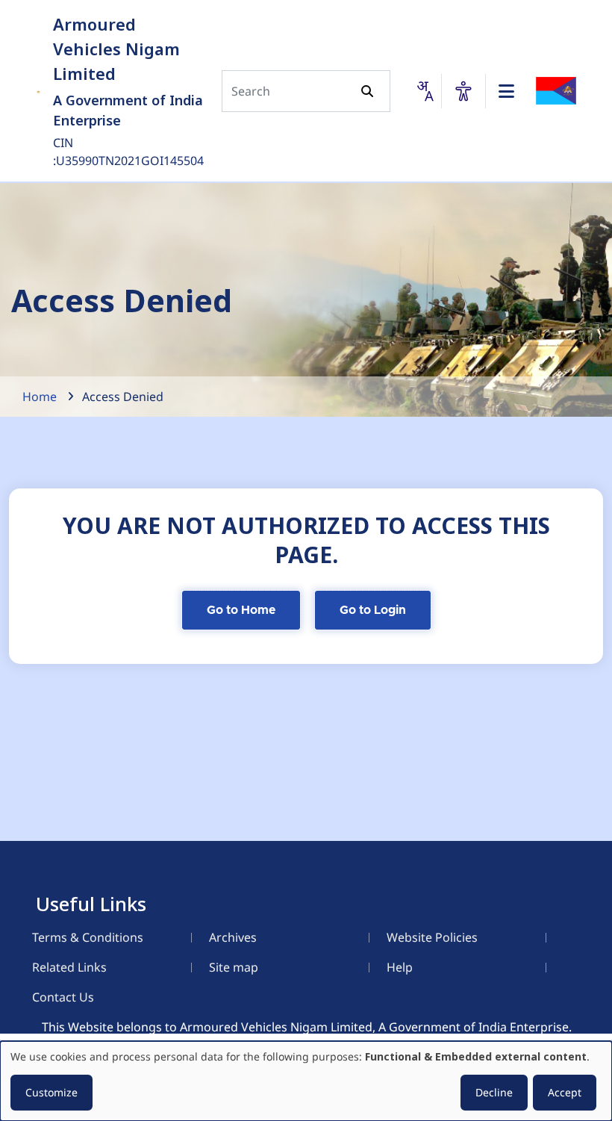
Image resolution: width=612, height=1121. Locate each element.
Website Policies (432, 937)
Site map (233, 967)
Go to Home (241, 610)
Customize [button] (51, 1092)
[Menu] (506, 91)
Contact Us (63, 997)
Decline (494, 1092)
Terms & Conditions (87, 937)
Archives (233, 937)
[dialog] (306, 1081)
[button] (463, 91)
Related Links (69, 967)
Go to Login (373, 610)
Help (400, 967)
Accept (564, 1092)
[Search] (367, 91)
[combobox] (424, 91)
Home (39, 396)
